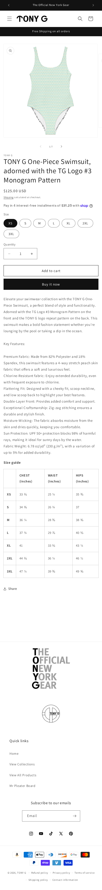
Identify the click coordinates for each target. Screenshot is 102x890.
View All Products (22, 775)
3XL (11, 234)
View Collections (22, 764)
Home (14, 753)
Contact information (65, 879)
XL (68, 223)
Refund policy (39, 872)
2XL (85, 223)
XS (10, 223)
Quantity (9, 244)
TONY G (21, 872)
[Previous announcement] (9, 5)
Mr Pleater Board (22, 786)
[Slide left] (40, 146)
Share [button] (12, 588)
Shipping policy (38, 879)
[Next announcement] (93, 5)
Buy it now (51, 284)
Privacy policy (61, 872)
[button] (9, 19)
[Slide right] (61, 146)
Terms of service (84, 872)
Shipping (9, 197)
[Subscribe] (75, 816)
